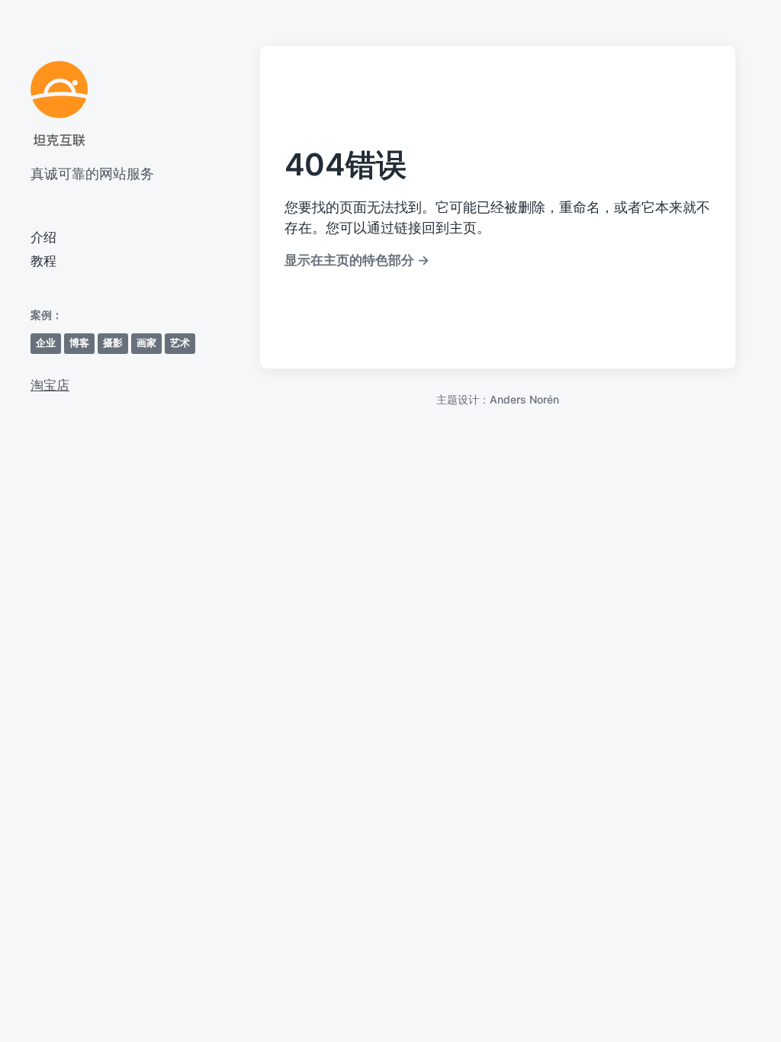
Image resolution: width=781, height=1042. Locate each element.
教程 (43, 261)
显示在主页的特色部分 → (356, 260)
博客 (79, 342)
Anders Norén (524, 399)
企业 (46, 342)
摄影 (113, 342)
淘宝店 (50, 385)
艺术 (180, 342)
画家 (146, 342)
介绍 (43, 237)
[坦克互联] (59, 104)
